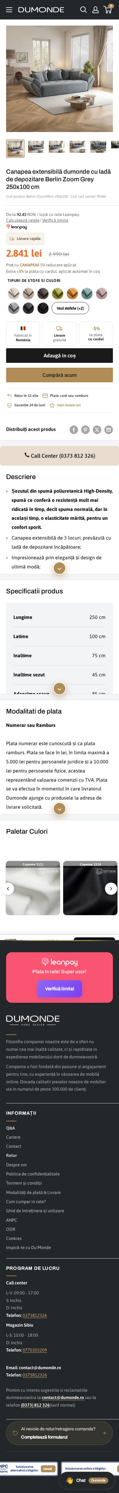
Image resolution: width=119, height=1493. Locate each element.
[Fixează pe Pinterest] (85, 429)
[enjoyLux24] (28, 308)
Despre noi (16, 1164)
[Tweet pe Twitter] (97, 429)
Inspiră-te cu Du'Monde (28, 1247)
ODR (10, 1229)
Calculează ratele (22, 220)
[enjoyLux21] (14, 308)
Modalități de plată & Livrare (33, 1192)
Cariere (13, 1137)
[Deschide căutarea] (83, 9)
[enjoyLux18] (87, 293)
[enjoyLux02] (28, 293)
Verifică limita (55, 220)
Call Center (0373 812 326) (62, 456)
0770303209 (35, 1349)
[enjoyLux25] (43, 308)
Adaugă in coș (60, 355)
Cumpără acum (59, 375)
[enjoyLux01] (14, 293)
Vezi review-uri (69, 405)
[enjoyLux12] (72, 293)
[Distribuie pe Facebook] (74, 429)
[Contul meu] (95, 9)
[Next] (111, 889)
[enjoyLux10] (58, 293)
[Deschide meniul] (9, 9)
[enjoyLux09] (43, 293)
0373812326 (35, 1315)
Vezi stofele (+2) (70, 308)
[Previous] (8, 889)
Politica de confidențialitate (33, 1173)
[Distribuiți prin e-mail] (108, 429)
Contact (13, 1146)
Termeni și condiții (24, 1183)
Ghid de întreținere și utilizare (35, 1210)
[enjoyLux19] (102, 293)
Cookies (14, 1238)
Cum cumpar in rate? (26, 1201)
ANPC (11, 1220)
